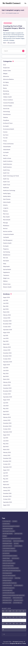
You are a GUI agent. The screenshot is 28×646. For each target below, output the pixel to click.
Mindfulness (6, 225)
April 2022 (6, 446)
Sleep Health (6, 266)
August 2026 (6, 297)
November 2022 (7, 426)
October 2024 (7, 359)
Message (5, 222)
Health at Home (7, 158)
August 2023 (6, 399)
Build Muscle (6, 94)
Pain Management (7, 240)
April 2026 (6, 309)
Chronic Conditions (8, 100)
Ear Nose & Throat (8, 123)
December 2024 (7, 353)
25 (7, 626)
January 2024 (6, 385)
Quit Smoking (6, 252)
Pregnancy (6, 249)
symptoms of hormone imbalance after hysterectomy (13, 595)
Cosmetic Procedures (8, 102)
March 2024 (6, 379)
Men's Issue (6, 214)
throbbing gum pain (7, 597)
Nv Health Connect (11, 3)
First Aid (5, 138)
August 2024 (6, 364)
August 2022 (6, 435)
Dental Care (6, 108)
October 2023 (7, 394)
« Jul (4, 634)
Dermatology (7, 23)
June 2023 (5, 405)
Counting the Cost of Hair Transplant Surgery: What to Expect (14, 28)
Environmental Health (8, 129)
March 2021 (6, 484)
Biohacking (6, 91)
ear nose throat (6, 553)
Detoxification (7, 114)
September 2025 (7, 329)
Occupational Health (8, 234)
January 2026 (6, 318)
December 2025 (7, 321)
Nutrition (5, 228)
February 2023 (7, 417)
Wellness (5, 281)
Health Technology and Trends (11, 176)
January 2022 (6, 455)
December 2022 (7, 423)
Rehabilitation (6, 255)
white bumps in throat (7, 600)
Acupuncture (6, 67)
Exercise (5, 132)
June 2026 (5, 303)
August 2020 (6, 505)
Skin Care (5, 257)
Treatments (6, 275)
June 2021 (5, 476)
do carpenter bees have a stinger (9, 550)
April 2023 (6, 411)
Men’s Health (6, 217)
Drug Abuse (6, 120)
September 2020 (7, 502)
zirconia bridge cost (17, 602)
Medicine (5, 211)
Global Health (6, 149)
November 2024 (7, 356)
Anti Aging (6, 82)
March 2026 (6, 312)
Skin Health (6, 260)
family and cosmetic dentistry (9, 563)
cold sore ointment (18, 545)
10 (3, 620)
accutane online (6, 523)
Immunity (5, 205)
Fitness (5, 140)
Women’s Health (7, 287)
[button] (23, 51)
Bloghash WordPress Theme (18, 643)
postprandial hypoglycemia (8, 587)
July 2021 (5, 473)
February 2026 (7, 315)
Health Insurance (7, 167)
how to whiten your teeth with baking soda (11, 570)
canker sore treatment (7, 545)
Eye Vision (5, 135)
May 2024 (5, 373)
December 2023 (7, 388)
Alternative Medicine (8, 79)
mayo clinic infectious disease (9, 575)
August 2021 (6, 470)
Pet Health (6, 246)
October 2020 (7, 499)
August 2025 (6, 332)
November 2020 (7, 496)
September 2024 (7, 361)
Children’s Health (7, 97)
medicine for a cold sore (8, 578)
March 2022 (6, 449)
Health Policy (6, 170)
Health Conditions (7, 161)
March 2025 (6, 344)
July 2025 (5, 335)
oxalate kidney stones (7, 585)
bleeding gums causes (7, 543)
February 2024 (7, 382)
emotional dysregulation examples (10, 555)
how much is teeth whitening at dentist (10, 568)
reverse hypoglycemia (7, 590)
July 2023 (5, 402)
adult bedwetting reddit (7, 528)
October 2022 (7, 429)
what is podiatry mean (17, 597)
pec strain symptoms (18, 585)
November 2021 (7, 461)
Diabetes (5, 117)
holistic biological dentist (8, 565)
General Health (7, 146)
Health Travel (6, 184)
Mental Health (6, 219)
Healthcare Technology (9, 190)
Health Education (7, 164)
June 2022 (5, 440)
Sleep (4, 263)
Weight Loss (6, 278)
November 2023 (7, 391)
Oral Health (6, 237)
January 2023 (6, 420)
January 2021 (6, 490)
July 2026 (5, 300)
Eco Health (6, 126)
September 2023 (7, 397)
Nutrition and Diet (7, 231)
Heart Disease (6, 199)
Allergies (5, 73)
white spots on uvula (7, 602)
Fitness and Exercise (8, 143)
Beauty (5, 88)
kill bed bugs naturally (7, 573)
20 (13, 623)
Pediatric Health (7, 243)
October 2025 (7, 326)
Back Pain (5, 85)
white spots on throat (18, 600)
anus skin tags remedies (7, 533)
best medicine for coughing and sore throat (11, 538)
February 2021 (6, 487)
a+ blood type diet (6, 521)
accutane (15, 521)
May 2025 (5, 341)
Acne (4, 64)
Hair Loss (5, 155)
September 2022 (7, 432)
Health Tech (6, 173)
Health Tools (6, 181)
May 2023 (5, 408)
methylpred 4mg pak (7, 580)
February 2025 (7, 347)
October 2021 (6, 464)
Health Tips (6, 179)
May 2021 (5, 478)
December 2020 (7, 493)
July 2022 (5, 437)
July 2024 (5, 367)
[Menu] (25, 3)
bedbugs (4, 536)
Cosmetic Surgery (7, 105)
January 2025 (6, 350)
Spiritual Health (7, 269)
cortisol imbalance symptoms (9, 548)
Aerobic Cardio (7, 70)
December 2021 (7, 458)
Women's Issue (6, 284)
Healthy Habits (7, 196)
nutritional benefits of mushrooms (9, 583)
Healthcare (6, 187)
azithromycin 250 (18, 533)
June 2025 (5, 338)
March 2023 (6, 414)
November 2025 (7, 323)
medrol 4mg (17, 578)
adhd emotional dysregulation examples (11, 526)
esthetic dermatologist (7, 560)
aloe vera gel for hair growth (8, 531)
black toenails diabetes (18, 541)
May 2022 (5, 443)
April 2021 (5, 481)
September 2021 (7, 467)
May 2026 (5, 306)
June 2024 (6, 370)
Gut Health (6, 152)
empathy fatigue (6, 558)
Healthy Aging (6, 193)
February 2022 (7, 452)
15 (20, 620)
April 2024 (6, 376)
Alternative (6, 76)
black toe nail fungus (7, 541)
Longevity (5, 208)
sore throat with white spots (8, 592)
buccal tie (16, 543)
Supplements (6, 272)
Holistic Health (6, 202)
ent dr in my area (15, 558)
